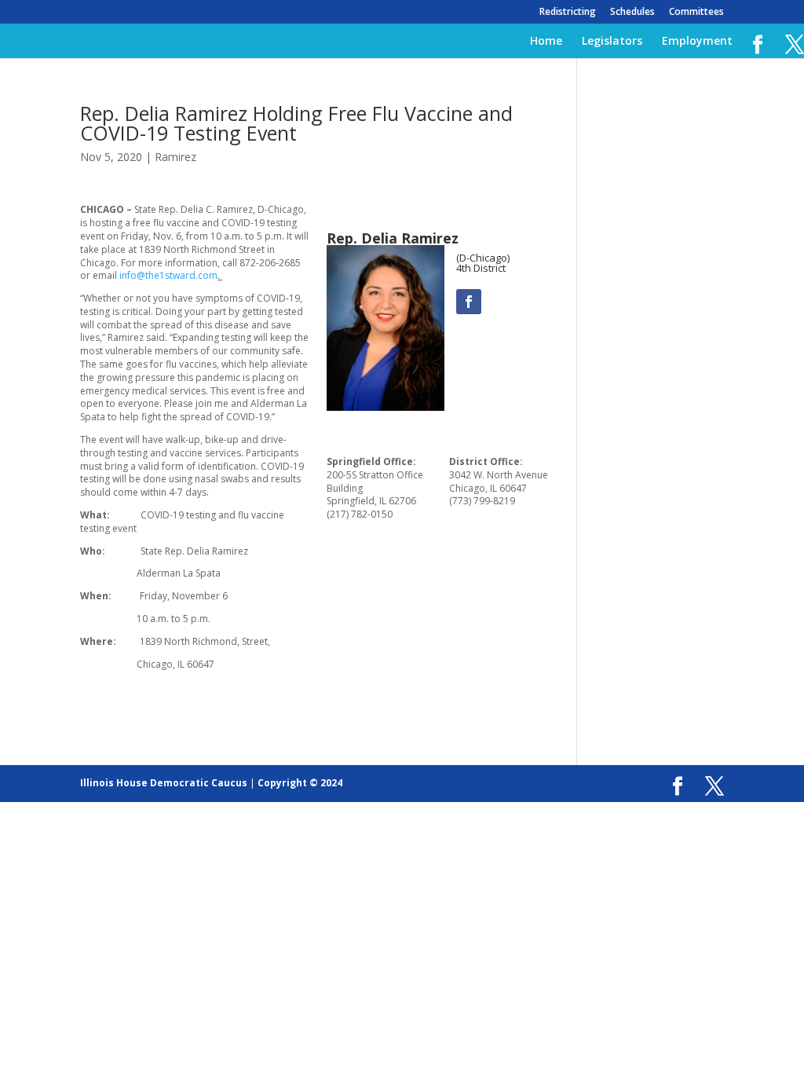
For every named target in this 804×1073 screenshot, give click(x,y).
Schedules (632, 12)
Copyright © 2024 (300, 782)
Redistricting (567, 12)
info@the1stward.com (168, 275)
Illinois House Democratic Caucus (163, 782)
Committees (696, 12)
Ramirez (175, 156)
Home (546, 41)
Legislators (612, 41)
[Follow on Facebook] (468, 301)
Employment (697, 41)
